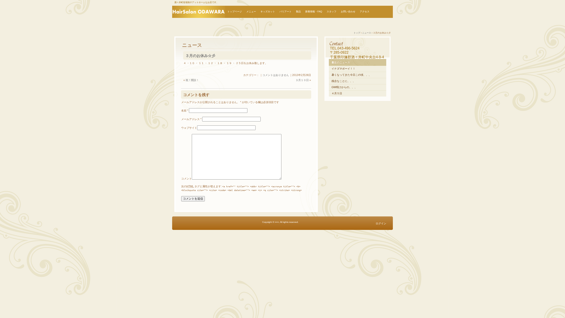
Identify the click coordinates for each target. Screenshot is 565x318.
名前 (184, 110)
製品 (298, 11)
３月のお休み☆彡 (200, 56)
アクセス (364, 11)
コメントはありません (275, 75)
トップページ (234, 11)
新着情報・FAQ (313, 11)
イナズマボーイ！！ (343, 68)
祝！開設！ (192, 80)
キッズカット (267, 11)
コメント (186, 178)
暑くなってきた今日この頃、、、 (351, 74)
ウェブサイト (189, 127)
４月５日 (336, 93)
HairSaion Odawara (198, 12)
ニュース (192, 45)
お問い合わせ (348, 11)
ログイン (381, 223)
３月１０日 (302, 80)
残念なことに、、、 (343, 81)
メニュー (251, 11)
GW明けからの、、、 (344, 87)
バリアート (285, 11)
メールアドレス (191, 119)
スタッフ (331, 11)
